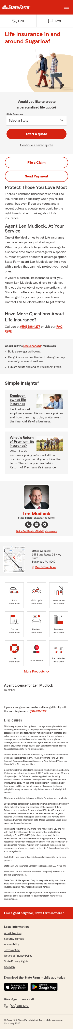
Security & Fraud (14, 938)
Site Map (9, 967)
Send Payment (36, 176)
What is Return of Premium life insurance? (22, 441)
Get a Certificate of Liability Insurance (36, 531)
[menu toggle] (66, 7)
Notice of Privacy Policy (18, 955)
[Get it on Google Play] (44, 987)
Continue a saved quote (36, 145)
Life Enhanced (32, 346)
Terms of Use (12, 950)
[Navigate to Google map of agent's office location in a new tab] (44, 524)
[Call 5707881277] (28, 524)
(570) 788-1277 (30, 326)
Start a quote (36, 134)
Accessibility (11, 944)
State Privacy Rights (16, 961)
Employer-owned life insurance (18, 400)
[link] (18, 7)
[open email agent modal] (36, 525)
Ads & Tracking (13, 933)
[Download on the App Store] (16, 987)
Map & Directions (45, 567)
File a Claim (36, 162)
